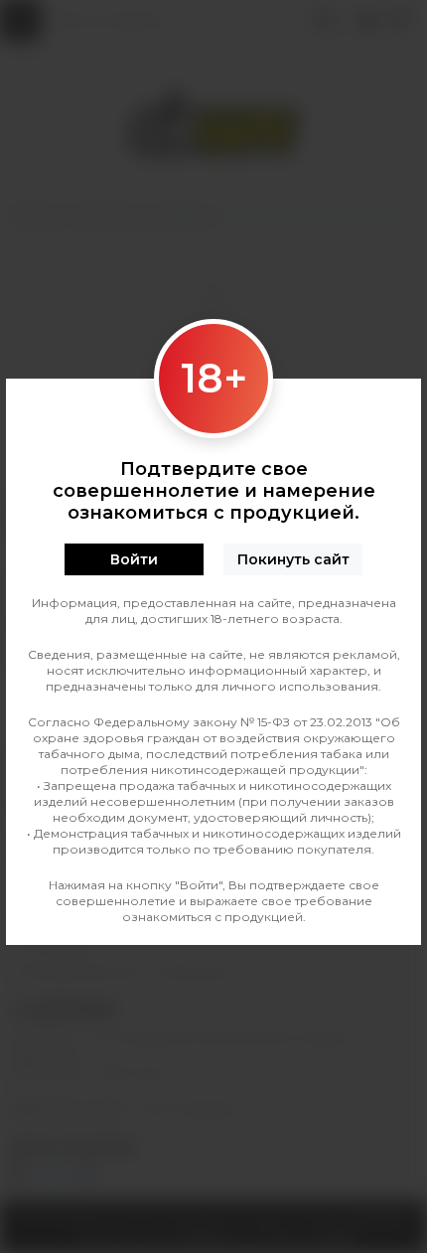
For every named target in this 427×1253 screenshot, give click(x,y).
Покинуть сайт (293, 559)
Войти (134, 559)
